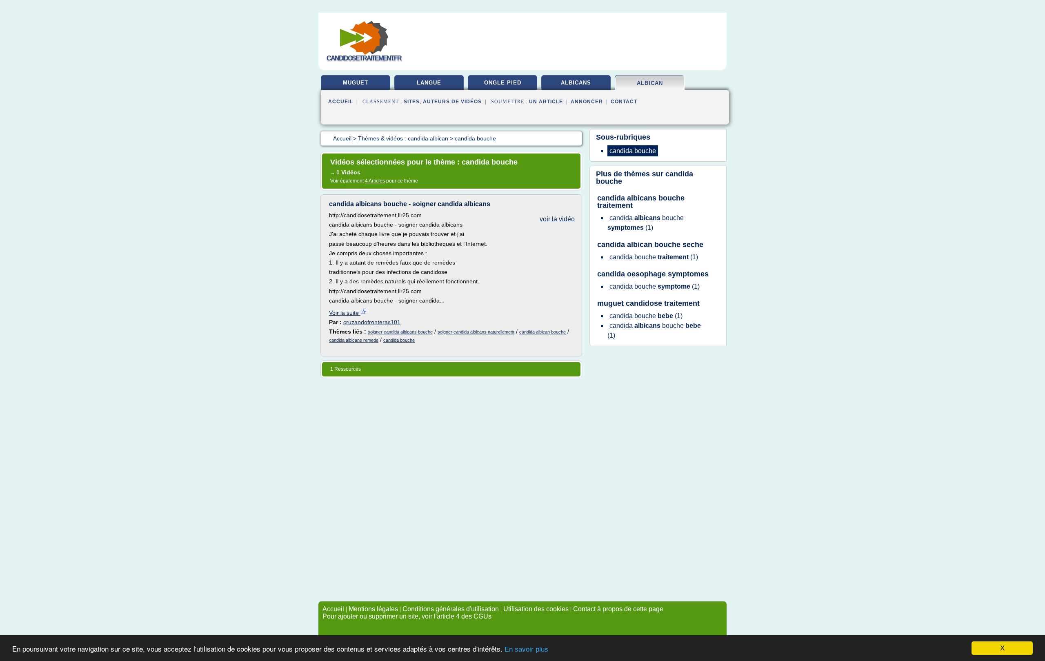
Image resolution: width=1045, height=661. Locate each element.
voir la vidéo (557, 219)
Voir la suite (344, 312)
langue (429, 83)
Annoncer (587, 102)
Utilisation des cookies (536, 608)
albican (650, 83)
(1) (645, 222)
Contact (624, 102)
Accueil (340, 102)
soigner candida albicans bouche (400, 331)
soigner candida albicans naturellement (476, 331)
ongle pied (502, 83)
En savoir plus (526, 649)
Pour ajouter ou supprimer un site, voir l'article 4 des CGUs (406, 616)
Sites (412, 102)
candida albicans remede (353, 340)
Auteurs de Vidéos (452, 102)
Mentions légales (373, 608)
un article (546, 102)
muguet (355, 83)
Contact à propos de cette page (618, 608)
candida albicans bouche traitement (641, 201)
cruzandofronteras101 (371, 322)
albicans (576, 83)
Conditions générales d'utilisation (450, 608)
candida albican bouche (542, 331)
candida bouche (399, 340)
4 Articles (375, 181)
